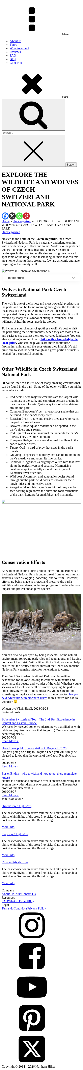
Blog (13, 59)
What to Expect (18, 901)
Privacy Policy (36, 908)
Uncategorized (22, 221)
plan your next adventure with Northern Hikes (41, 696)
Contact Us (28, 894)
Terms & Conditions (14, 908)
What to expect (19, 48)
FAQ (13, 55)
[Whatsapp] (19, 215)
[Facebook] (5, 215)
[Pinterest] (26, 215)
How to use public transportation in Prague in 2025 (34, 748)
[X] (12, 215)
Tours (13, 44)
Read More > (10, 741)
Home (5, 221)
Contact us (16, 62)
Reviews (15, 52)
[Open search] (33, 115)
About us (15, 41)
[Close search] (33, 151)
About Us (8, 894)
